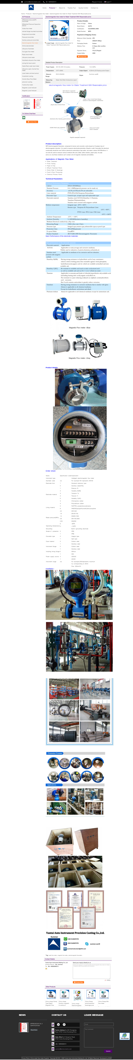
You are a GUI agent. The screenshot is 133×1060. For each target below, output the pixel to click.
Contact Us (94, 8)
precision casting (27, 82)
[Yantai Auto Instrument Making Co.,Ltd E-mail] (46, 969)
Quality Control (83, 8)
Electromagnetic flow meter (41, 13)
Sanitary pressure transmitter (30, 40)
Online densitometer (28, 46)
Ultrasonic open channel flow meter (30, 69)
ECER (110, 1058)
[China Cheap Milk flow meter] (104, 994)
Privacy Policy (26, 1058)
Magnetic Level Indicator (29, 87)
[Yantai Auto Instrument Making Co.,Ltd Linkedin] (58, 1024)
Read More (34, 1030)
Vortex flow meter (27, 28)
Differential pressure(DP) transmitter (29, 20)
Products (52, 8)
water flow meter (53, 955)
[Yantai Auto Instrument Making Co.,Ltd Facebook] (64, 1024)
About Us (62, 8)
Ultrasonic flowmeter (28, 48)
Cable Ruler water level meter (30, 66)
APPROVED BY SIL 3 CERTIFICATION (36, 1024)
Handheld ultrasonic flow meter (31, 60)
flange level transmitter (28, 34)
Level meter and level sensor (30, 73)
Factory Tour (72, 8)
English (108, 2)
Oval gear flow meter (28, 51)
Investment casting (27, 76)
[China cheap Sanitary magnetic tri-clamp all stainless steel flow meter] (64, 994)
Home (44, 8)
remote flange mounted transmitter (32, 31)
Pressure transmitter (28, 37)
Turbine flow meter (27, 85)
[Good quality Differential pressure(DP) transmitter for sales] (26, 103)
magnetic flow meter (63, 955)
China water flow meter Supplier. (40, 1058)
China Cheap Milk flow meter (103, 1002)
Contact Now (83, 56)
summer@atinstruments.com (32, 2)
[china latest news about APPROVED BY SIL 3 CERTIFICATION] (23, 1027)
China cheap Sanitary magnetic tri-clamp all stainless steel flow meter (64, 1005)
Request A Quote (97, 2)
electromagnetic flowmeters (75, 955)
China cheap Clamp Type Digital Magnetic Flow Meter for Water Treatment (51, 1005)
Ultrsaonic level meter (28, 57)
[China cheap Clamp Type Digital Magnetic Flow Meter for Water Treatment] (51, 994)
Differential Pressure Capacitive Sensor (31, 24)
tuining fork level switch (29, 63)
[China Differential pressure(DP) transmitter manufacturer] (31, 7)
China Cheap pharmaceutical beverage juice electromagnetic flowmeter (90, 1005)
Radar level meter (27, 54)
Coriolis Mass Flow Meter (29, 79)
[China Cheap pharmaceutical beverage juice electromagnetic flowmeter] (91, 994)
